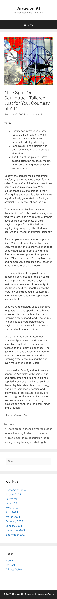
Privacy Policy (14, 569)
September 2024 (16, 490)
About (9, 560)
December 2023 (15, 530)
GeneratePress (46, 594)
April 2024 (12, 512)
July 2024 (11, 499)
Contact (10, 565)
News (11, 424)
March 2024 (13, 516)
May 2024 (12, 507)
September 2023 (16, 534)
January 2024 (14, 525)
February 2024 (14, 521)
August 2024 (13, 494)
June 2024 (12, 503)
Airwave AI (28, 8)
